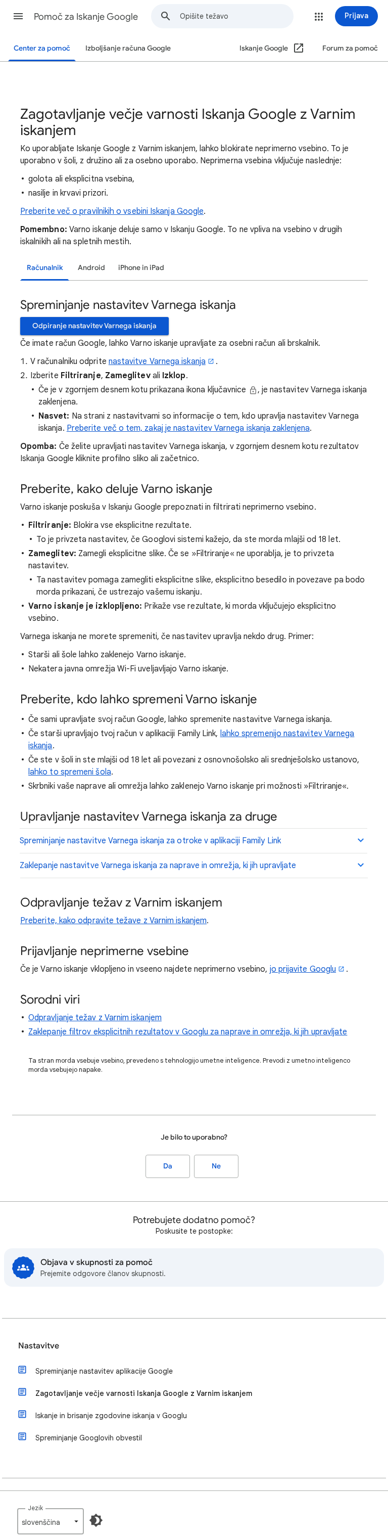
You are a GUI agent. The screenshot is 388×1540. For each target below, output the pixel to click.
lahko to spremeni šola (69, 772)
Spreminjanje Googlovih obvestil (88, 1437)
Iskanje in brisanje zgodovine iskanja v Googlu (111, 1415)
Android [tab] (91, 267)
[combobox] (236, 16)
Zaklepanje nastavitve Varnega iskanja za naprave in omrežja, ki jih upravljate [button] (158, 865)
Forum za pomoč (350, 48)
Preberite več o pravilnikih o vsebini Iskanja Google (112, 211)
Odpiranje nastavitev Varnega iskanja (94, 326)
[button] (18, 16)
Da (167, 1166)
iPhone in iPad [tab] (141, 267)
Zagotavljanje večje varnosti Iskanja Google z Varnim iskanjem (143, 1393)
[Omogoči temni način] (96, 1520)
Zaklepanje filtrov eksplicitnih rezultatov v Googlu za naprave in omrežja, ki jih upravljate (187, 1032)
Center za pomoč (42, 48)
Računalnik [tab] (45, 267)
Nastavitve (38, 1346)
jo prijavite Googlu (303, 969)
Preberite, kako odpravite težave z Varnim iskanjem (113, 921)
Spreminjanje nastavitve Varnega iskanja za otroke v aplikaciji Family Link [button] (150, 841)
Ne (216, 1166)
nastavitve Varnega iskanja (157, 361)
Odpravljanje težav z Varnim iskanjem (95, 1018)
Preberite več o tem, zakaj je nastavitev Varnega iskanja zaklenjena (188, 428)
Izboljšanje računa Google (128, 48)
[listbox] (50, 1521)
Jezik (35, 1508)
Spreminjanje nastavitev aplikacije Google (104, 1371)
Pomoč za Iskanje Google (86, 16)
